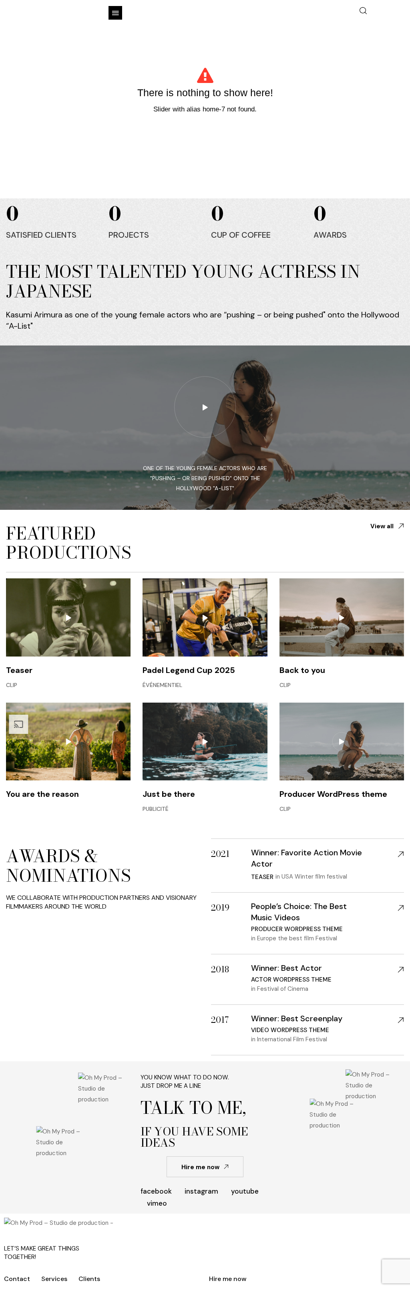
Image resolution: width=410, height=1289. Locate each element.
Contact (17, 1279)
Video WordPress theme (290, 1030)
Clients (89, 1279)
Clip (11, 685)
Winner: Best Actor (286, 968)
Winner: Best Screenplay (296, 1018)
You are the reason (42, 794)
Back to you (302, 670)
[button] (115, 13)
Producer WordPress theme (333, 794)
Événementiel (162, 685)
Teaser (19, 670)
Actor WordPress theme (291, 980)
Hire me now (228, 1279)
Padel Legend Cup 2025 (189, 670)
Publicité (156, 808)
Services (54, 1279)
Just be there (169, 794)
